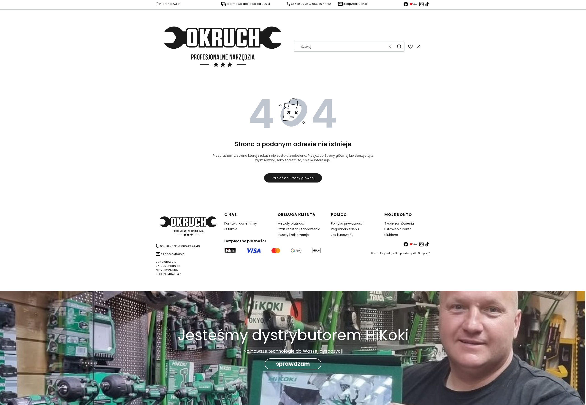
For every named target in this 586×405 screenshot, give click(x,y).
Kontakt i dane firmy (240, 223)
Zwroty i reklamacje (293, 235)
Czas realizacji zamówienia (299, 229)
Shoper (422, 253)
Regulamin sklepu (345, 229)
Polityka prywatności (347, 223)
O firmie (230, 229)
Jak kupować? (342, 235)
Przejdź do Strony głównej (293, 178)
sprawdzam (293, 364)
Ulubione (391, 235)
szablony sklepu (384, 253)
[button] (399, 46)
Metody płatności (292, 223)
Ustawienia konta (398, 229)
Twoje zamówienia (399, 223)
